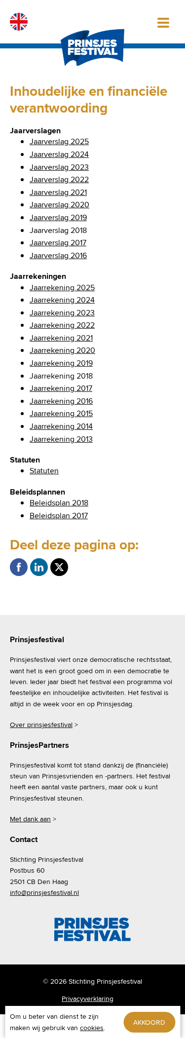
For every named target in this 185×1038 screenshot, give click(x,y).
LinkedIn (39, 567)
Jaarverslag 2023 (59, 167)
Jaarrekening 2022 (62, 325)
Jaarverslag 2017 (58, 242)
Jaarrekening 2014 (61, 426)
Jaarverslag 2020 (59, 204)
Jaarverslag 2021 (58, 192)
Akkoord (149, 1022)
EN (19, 22)
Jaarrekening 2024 (62, 300)
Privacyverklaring (87, 998)
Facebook (19, 567)
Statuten (44, 470)
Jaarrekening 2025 (62, 287)
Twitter (59, 567)
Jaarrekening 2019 (61, 363)
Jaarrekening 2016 (61, 401)
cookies (92, 1028)
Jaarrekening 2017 (61, 388)
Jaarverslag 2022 (59, 179)
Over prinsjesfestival (41, 725)
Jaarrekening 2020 (62, 350)
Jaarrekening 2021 (61, 338)
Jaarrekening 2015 (61, 413)
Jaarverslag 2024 (59, 154)
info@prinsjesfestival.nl (44, 892)
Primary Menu (163, 22)
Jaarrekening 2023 (62, 312)
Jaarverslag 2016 (58, 255)
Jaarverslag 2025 (59, 141)
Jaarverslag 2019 (58, 217)
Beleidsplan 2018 (59, 502)
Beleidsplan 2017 (59, 515)
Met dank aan (30, 819)
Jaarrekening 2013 (61, 439)
